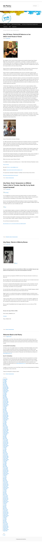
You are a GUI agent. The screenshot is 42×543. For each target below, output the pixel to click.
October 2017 (5, 500)
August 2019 (5, 474)
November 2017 (5, 499)
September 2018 (6, 487)
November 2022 (5, 430)
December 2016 (5, 512)
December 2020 (5, 456)
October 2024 (5, 403)
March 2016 (5, 522)
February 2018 (5, 495)
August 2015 (5, 530)
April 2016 (5, 521)
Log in (4, 534)
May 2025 (4, 395)
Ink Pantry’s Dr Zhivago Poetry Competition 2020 (30, 24)
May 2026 (4, 382)
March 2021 (5, 452)
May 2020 (4, 464)
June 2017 (5, 505)
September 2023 (6, 418)
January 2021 (5, 454)
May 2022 (4, 436)
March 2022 (5, 438)
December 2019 (5, 470)
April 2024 (5, 410)
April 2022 (5, 437)
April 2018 (5, 493)
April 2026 (5, 383)
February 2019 (5, 481)
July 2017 (4, 503)
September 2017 (6, 501)
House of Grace (6, 164)
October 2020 (5, 458)
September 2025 (6, 390)
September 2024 (6, 404)
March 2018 (5, 494)
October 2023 (5, 417)
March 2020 (5, 466)
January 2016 (5, 524)
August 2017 (5, 502)
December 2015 (5, 526)
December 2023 (5, 415)
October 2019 (5, 472)
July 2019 (4, 475)
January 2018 (5, 496)
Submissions (14, 26)
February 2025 (5, 398)
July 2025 (4, 393)
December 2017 (5, 498)
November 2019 (5, 471)
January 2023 (5, 428)
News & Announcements (10, 177)
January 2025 (5, 400)
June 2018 (5, 491)
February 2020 (5, 467)
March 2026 (5, 385)
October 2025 (5, 389)
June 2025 (5, 394)
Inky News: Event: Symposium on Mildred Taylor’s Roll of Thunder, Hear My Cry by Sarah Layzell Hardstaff (18, 185)
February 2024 (5, 413)
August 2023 (5, 419)
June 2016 (5, 519)
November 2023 (5, 416)
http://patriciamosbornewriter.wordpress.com (14, 169)
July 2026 (4, 380)
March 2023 (5, 425)
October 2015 (5, 528)
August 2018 (5, 488)
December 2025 (5, 387)
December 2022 (5, 429)
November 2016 (5, 513)
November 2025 (5, 388)
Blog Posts (8, 236)
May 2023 (4, 423)
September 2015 (6, 529)
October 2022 (5, 431)
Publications (5, 26)
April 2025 (5, 396)
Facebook (5, 316)
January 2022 (5, 441)
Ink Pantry (7, 6)
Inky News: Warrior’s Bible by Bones (15, 242)
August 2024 (5, 405)
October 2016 (5, 514)
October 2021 (5, 444)
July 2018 (4, 489)
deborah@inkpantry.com (7, 353)
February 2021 (5, 453)
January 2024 (5, 414)
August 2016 (5, 516)
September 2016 (6, 515)
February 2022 (5, 439)
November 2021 (5, 443)
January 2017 (5, 510)
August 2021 (5, 446)
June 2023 (5, 422)
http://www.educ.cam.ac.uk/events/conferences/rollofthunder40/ (14, 223)
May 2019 (4, 478)
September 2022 (6, 432)
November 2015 (5, 527)
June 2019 (5, 477)
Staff (10, 26)
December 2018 (5, 484)
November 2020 (5, 457)
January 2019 (5, 482)
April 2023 (5, 424)
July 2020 (4, 461)
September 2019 (6, 473)
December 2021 (5, 442)
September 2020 (6, 459)
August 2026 (5, 379)
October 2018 (5, 486)
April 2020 (5, 465)
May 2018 (4, 492)
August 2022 (5, 433)
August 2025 (5, 391)
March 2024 (5, 411)
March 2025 (5, 397)
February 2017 (5, 509)
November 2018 (5, 485)
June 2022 (5, 435)
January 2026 (5, 386)
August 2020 (5, 460)
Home (4, 24)
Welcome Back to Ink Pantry (12, 335)
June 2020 (5, 463)
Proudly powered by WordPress (21, 539)
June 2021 (5, 449)
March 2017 (5, 508)
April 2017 (5, 507)
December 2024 (5, 401)
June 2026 (5, 381)
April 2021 (5, 451)
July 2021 (4, 447)
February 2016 (5, 523)
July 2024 (4, 407)
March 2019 (5, 480)
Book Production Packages (16, 24)
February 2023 (5, 426)
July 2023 (4, 421)
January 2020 (5, 468)
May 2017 (4, 506)
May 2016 (4, 520)
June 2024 (5, 408)
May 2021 (4, 450)
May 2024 (4, 409)
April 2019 (5, 479)
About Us (8, 24)
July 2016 (4, 517)
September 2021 (6, 445)
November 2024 (5, 402)
